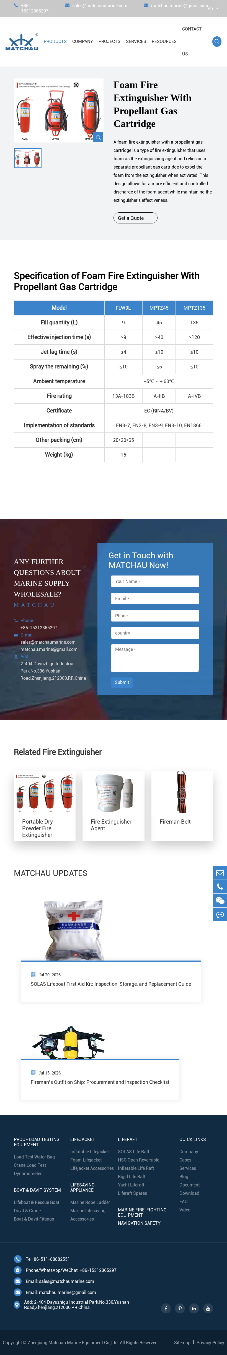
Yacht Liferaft (131, 1185)
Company (82, 41)
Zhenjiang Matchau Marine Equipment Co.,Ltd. (73, 1342)
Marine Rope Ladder (90, 1202)
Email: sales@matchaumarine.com (55, 1281)
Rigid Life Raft (131, 1176)
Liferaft (128, 1139)
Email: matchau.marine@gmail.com (56, 1292)
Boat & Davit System (37, 1190)
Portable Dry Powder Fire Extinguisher (37, 828)
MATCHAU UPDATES (50, 873)
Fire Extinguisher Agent (111, 825)
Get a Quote (135, 218)
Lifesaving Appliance (82, 1187)
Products (55, 41)
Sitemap (182, 1342)
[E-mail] (220, 873)
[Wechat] (220, 900)
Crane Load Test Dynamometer (30, 1169)
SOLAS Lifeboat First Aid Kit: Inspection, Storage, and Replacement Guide (111, 984)
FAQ (183, 1201)
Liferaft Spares (132, 1193)
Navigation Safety (139, 1223)
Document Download (189, 1189)
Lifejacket (82, 1139)
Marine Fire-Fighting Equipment (142, 1212)
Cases (185, 1160)
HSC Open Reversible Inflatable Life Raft (138, 1164)
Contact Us (192, 41)
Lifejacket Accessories (92, 1168)
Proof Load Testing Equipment (37, 1142)
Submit (122, 682)
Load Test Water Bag (34, 1157)
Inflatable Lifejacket (89, 1151)
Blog (183, 1176)
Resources (164, 41)
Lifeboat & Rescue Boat (36, 1202)
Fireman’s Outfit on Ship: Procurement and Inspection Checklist (100, 1082)
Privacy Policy (210, 1342)
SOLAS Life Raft (133, 1151)
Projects (109, 41)
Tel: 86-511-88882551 (43, 1259)
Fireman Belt (175, 821)
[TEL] (220, 886)
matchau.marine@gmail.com (176, 5)
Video (184, 1210)
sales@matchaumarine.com (96, 5)
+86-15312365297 (31, 8)
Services (136, 41)
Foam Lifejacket (86, 1160)
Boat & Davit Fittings (34, 1219)
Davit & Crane (27, 1210)
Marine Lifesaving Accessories (87, 1215)
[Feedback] (220, 914)
